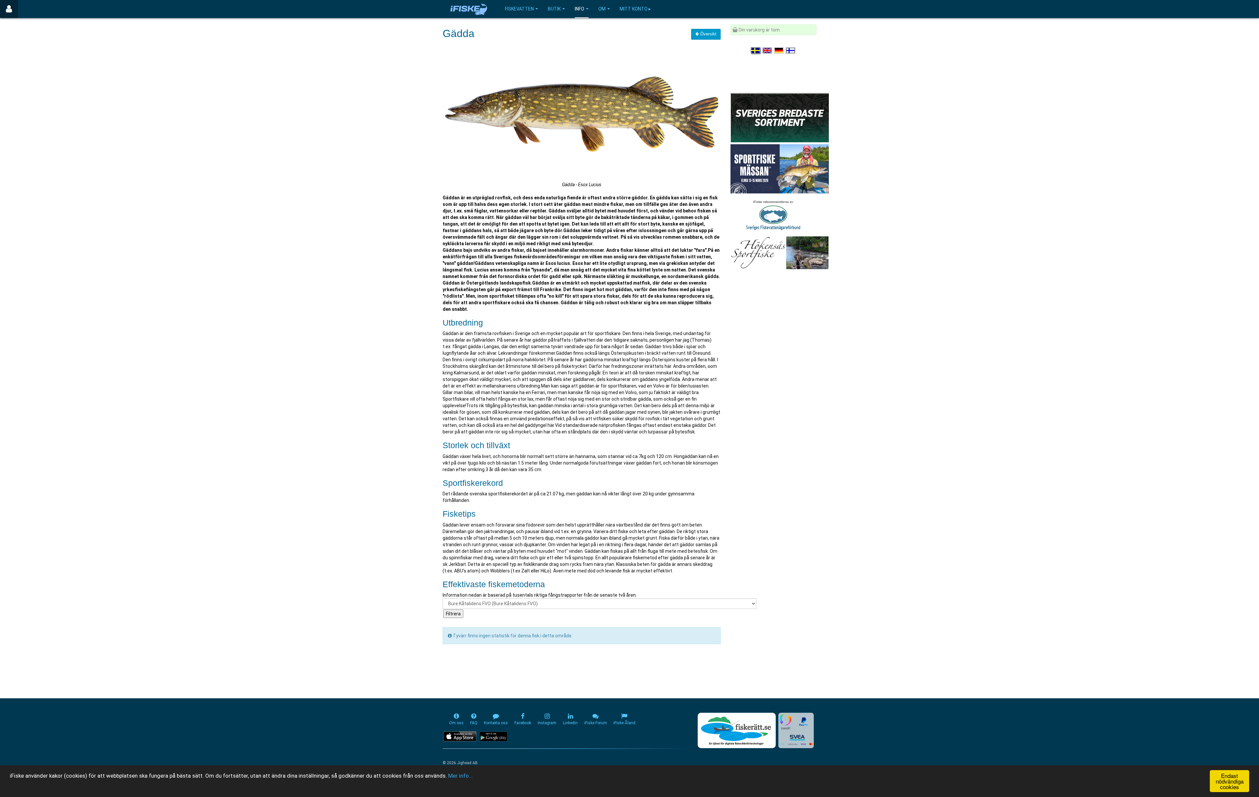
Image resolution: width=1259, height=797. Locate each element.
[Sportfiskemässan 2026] (779, 168)
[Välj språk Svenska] (756, 50)
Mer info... (460, 775)
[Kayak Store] (779, 117)
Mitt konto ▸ (635, 8)
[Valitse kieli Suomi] (791, 50)
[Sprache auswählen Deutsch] (779, 50)
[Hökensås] (779, 252)
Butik (554, 8)
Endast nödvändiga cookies (1230, 781)
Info (579, 8)
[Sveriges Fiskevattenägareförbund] (773, 214)
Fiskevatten (519, 8)
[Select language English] (767, 50)
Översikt (707, 33)
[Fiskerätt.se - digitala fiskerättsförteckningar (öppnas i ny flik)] (737, 730)
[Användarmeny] (9, 9)
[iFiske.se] (469, 9)
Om (602, 8)
